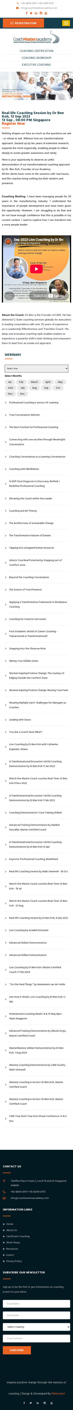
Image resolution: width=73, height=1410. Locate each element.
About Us (11, 1230)
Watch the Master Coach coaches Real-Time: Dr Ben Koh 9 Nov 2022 (38, 781)
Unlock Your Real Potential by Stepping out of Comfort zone (35, 562)
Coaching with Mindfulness (24, 469)
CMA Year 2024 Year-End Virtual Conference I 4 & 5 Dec (38, 1118)
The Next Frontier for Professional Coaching (33, 427)
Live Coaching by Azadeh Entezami (28, 930)
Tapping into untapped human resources (31, 548)
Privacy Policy (14, 1261)
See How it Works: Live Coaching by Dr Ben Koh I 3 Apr (37, 999)
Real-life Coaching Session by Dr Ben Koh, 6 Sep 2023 (38, 918)
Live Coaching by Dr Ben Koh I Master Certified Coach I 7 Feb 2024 (35, 970)
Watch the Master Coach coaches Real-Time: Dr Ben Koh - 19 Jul (38, 886)
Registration (25, 23)
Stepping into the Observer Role (27, 648)
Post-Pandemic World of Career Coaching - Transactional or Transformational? (33, 634)
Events (10, 1255)
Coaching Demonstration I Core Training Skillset (35, 813)
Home (9, 1224)
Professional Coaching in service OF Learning (33, 402)
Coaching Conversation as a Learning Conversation (37, 457)
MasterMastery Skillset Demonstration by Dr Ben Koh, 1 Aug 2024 (36, 1050)
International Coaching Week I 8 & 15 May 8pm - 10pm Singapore (36, 1016)
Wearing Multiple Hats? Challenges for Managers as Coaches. (37, 705)
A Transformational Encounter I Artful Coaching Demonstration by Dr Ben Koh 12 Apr (35, 844)
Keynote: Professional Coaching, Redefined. (33, 859)
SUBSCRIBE (17, 1350)
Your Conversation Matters (24, 415)
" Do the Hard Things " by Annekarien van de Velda (37, 984)
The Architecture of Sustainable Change (31, 523)
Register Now (13, 123)
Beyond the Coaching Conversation (29, 577)
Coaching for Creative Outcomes (27, 619)
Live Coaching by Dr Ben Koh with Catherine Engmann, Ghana (33, 747)
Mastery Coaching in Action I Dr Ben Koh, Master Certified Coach (36, 1084)
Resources (12, 1249)
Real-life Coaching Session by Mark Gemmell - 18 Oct (38, 871)
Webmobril (58, 1394)
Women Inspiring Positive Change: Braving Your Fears (38, 690)
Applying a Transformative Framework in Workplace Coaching (38, 604)
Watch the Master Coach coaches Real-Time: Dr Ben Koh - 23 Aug (38, 903)
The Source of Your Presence (25, 590)
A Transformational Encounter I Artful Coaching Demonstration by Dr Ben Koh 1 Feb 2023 (35, 798)
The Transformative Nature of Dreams (30, 535)
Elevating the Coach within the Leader (30, 498)
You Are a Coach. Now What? (25, 732)
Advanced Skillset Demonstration (28, 943)
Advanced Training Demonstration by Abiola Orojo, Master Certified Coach (37, 1033)
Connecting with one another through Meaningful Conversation (37, 442)
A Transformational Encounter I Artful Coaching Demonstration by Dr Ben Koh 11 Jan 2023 (35, 764)
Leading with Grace (20, 720)
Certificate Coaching (18, 1236)
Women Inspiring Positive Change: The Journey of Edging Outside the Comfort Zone (36, 675)
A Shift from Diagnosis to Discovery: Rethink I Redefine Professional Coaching (34, 484)
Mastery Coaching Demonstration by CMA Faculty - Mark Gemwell (38, 1067)
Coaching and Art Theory (23, 511)
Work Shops (13, 1242)
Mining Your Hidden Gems (23, 661)
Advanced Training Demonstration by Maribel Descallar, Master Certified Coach (34, 827)
